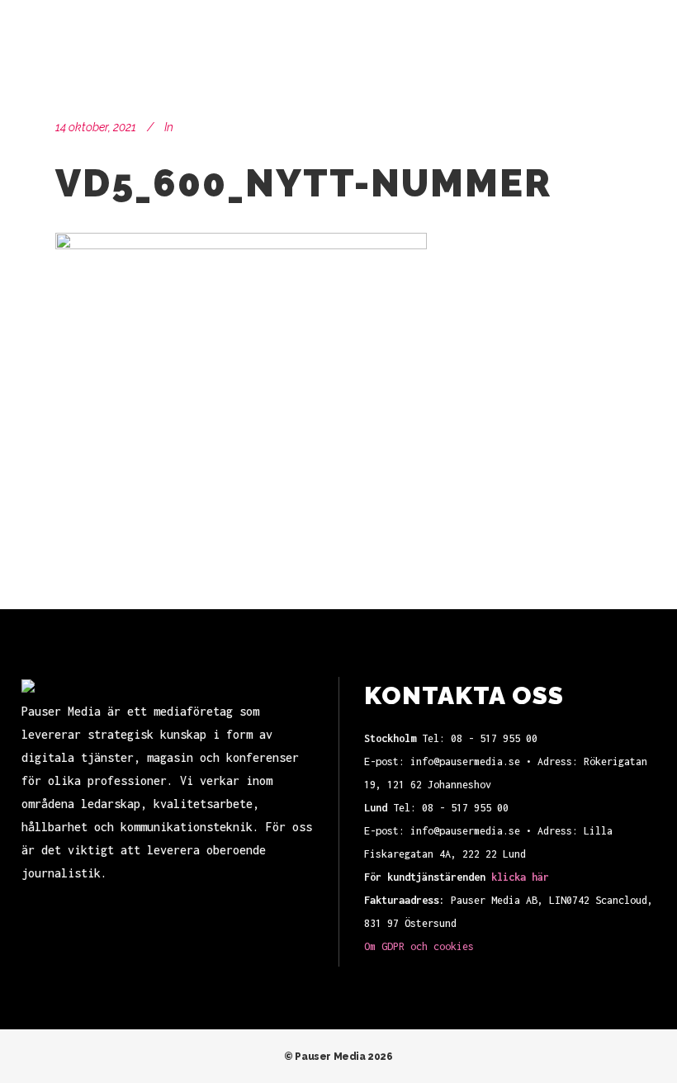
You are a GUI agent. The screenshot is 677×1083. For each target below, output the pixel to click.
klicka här (520, 877)
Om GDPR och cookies (419, 946)
